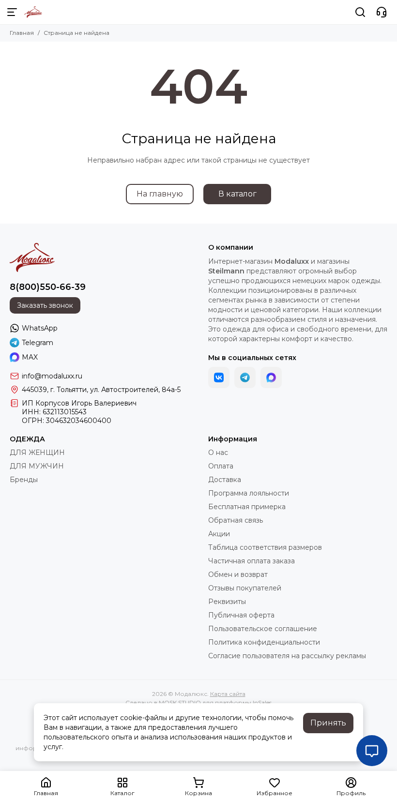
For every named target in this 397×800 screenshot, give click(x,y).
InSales (262, 702)
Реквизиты (227, 601)
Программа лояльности (248, 493)
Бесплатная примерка (247, 506)
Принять (328, 722)
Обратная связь (235, 520)
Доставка (224, 479)
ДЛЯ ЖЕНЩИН (37, 452)
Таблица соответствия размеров (265, 547)
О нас (218, 452)
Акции (219, 533)
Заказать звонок (45, 305)
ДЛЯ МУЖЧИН (37, 466)
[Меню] (12, 12)
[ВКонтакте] (218, 377)
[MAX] (271, 377)
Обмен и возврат (238, 574)
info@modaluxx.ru (52, 376)
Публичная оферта (241, 615)
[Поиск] (360, 12)
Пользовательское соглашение (262, 628)
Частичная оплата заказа (251, 561)
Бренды (24, 479)
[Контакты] (381, 12)
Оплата (220, 466)
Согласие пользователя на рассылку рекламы (287, 655)
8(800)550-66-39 (48, 287)
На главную (160, 193)
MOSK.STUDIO (180, 702)
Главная (22, 32)
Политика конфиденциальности (264, 642)
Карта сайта (227, 693)
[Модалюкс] (33, 12)
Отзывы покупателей (244, 588)
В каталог (237, 193)
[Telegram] (245, 377)
